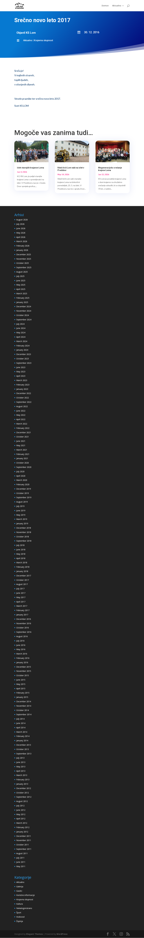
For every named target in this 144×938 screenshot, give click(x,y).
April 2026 (20, 237)
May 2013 (20, 766)
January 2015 (22, 697)
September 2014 (23, 714)
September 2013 (23, 753)
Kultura (19, 903)
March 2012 (21, 823)
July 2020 (20, 471)
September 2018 (23, 540)
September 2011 (23, 849)
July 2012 (20, 805)
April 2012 (20, 818)
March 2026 (21, 241)
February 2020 (22, 484)
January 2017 (22, 614)
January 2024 (22, 350)
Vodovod (20, 916)
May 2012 (20, 814)
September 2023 (23, 363)
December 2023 (23, 354)
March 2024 (21, 341)
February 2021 (22, 454)
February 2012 (22, 827)
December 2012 (23, 788)
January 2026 (22, 250)
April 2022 (20, 419)
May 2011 (20, 866)
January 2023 (22, 389)
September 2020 (23, 467)
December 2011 (23, 836)
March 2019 (21, 519)
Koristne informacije (25, 895)
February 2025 (22, 298)
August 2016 (22, 636)
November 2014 (23, 705)
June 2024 (20, 328)
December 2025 (23, 254)
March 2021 (21, 449)
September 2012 (23, 797)
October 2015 (22, 675)
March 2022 (21, 423)
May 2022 (20, 415)
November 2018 (23, 532)
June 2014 (20, 723)
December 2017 (23, 575)
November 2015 (23, 671)
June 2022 (20, 410)
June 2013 (20, 762)
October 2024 (22, 315)
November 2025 (23, 258)
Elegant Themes (34, 934)
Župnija (19, 921)
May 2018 (20, 554)
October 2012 (22, 792)
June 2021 (20, 441)
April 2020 (20, 475)
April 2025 (20, 289)
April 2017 (20, 601)
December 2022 (23, 393)
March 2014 (21, 732)
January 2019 (22, 523)
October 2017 (22, 580)
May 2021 (20, 445)
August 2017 (22, 584)
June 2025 (20, 280)
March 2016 (21, 653)
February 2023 (22, 384)
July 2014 (20, 718)
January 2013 (22, 784)
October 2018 (22, 536)
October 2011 (22, 844)
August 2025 (22, 271)
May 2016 (20, 649)
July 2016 (20, 640)
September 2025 (23, 267)
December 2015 (23, 666)
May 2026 (20, 232)
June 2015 (20, 679)
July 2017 (20, 588)
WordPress (62, 934)
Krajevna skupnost (43, 40)
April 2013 (20, 771)
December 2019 (23, 488)
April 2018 (20, 558)
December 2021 (23, 432)
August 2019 (22, 501)
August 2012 (22, 801)
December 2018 (23, 527)
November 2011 (23, 840)
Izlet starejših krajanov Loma (30, 168)
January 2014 (22, 740)
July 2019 (20, 506)
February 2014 (22, 736)
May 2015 (20, 684)
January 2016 (22, 662)
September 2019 (23, 497)
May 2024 (20, 332)
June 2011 (20, 862)
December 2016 (23, 619)
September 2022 (23, 402)
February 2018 (22, 567)
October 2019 (22, 493)
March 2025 (21, 293)
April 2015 (20, 688)
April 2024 (20, 337)
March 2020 (21, 480)
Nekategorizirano (24, 908)
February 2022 (22, 428)
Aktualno (116, 6)
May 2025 (20, 284)
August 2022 (22, 406)
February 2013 (22, 779)
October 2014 (22, 710)
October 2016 (22, 627)
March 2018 (21, 562)
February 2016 (22, 658)
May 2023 (20, 371)
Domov (105, 6)
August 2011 (22, 853)
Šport (18, 912)
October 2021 (22, 436)
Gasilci (19, 891)
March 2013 (21, 775)
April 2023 (20, 376)
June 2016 (20, 645)
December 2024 (23, 306)
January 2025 (22, 302)
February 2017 (22, 610)
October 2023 (22, 358)
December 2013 (23, 745)
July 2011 (20, 857)
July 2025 (20, 276)
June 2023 (20, 367)
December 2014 (23, 701)
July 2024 (20, 324)
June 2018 (20, 549)
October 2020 (22, 462)
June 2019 (20, 510)
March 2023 (21, 380)
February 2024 (22, 345)
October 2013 (22, 749)
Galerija (19, 886)
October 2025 (22, 263)
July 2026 (20, 224)
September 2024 (23, 319)
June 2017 (20, 593)
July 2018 (20, 545)
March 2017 (21, 606)
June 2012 (20, 810)
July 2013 (20, 757)
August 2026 (22, 219)
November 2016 (23, 623)
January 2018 (22, 571)
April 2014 (20, 727)
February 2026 (22, 245)
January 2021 (22, 458)
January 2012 (22, 831)
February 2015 (22, 692)
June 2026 (20, 228)
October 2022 (22, 397)
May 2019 (20, 515)
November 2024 (23, 310)
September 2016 (23, 632)
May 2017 (20, 597)
